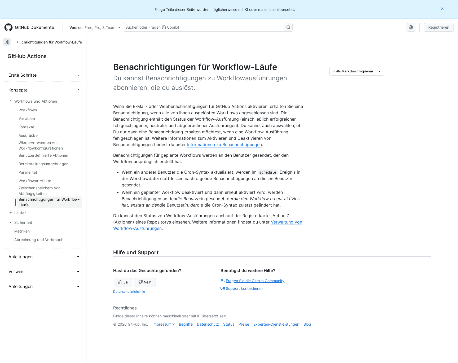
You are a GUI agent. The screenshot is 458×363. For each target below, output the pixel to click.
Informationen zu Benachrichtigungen (224, 144)
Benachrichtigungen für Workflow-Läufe (47, 42)
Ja (126, 282)
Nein (147, 282)
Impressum (161, 324)
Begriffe (186, 324)
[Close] (443, 9)
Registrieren (438, 27)
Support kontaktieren (244, 288)
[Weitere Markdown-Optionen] (379, 71)
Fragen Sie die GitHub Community (255, 280)
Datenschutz (208, 324)
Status (228, 324)
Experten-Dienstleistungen (276, 324)
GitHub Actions (27, 56)
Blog (307, 324)
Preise (244, 324)
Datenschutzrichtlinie (129, 292)
